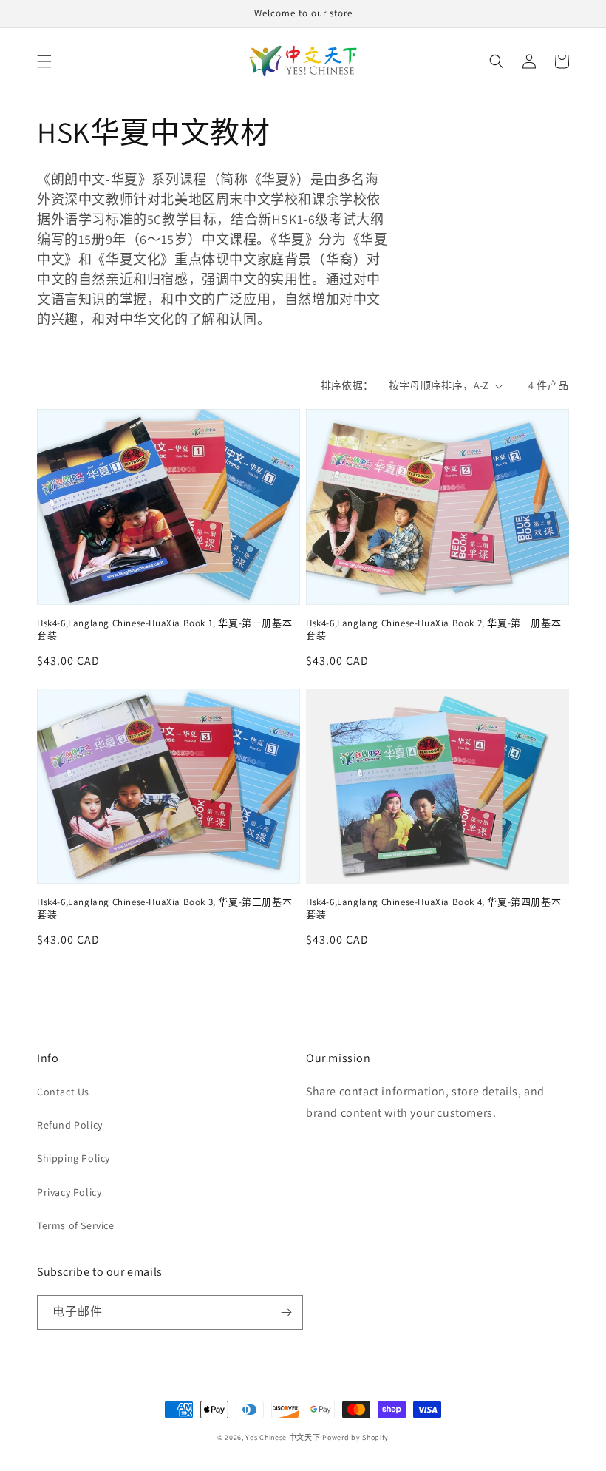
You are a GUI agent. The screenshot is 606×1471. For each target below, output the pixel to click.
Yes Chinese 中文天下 (282, 1437)
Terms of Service (76, 1225)
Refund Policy (70, 1125)
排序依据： (347, 385)
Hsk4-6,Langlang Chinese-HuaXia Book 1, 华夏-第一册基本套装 (164, 630)
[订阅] (286, 1312)
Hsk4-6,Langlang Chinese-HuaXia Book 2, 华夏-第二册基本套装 (433, 630)
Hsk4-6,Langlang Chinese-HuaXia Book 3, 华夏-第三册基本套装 (164, 908)
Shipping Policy (73, 1158)
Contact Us (63, 1091)
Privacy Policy (69, 1192)
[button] (44, 61)
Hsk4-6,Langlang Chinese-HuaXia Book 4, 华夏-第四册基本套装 (433, 908)
